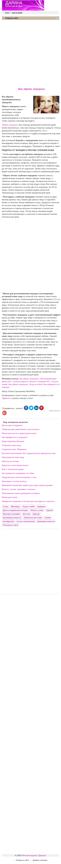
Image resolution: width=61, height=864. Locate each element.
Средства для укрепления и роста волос (21, 429)
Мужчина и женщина (11, 514)
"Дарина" (6, 398)
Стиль (5, 507)
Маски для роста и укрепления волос (19, 433)
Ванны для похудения (12, 425)
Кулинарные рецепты (12, 518)
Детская (26, 514)
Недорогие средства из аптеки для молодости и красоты (28, 501)
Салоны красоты (20, 381)
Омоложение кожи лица (13, 457)
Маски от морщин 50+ (40, 381)
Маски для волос (10, 497)
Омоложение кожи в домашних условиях (21, 493)
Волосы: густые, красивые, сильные (18, 489)
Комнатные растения (33, 518)
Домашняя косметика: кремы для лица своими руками (27, 485)
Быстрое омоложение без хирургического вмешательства (28, 453)
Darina (7, 12)
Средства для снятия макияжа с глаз (19, 477)
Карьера (36, 514)
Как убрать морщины (29, 378)
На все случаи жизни (26, 521)
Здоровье (41, 507)
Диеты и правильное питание (15, 510)
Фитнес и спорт (36, 510)
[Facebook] (26, 409)
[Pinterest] (41, 409)
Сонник (48, 518)
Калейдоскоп (8, 521)
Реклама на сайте (10, 525)
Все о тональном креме (13, 469)
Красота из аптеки (10, 461)
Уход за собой (35, 384)
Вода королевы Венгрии (13, 441)
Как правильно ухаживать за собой (18, 473)
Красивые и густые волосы (14, 481)
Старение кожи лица (11, 445)
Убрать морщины (10, 125)
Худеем (49, 510)
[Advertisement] (30, 53)
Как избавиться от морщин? (15, 437)
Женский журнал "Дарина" (34, 855)
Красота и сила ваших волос (15, 465)
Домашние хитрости (45, 521)
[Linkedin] (36, 409)
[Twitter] (31, 409)
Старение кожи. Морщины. (14, 449)
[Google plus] (4, 414)
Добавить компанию (40, 860)
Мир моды (15, 507)
